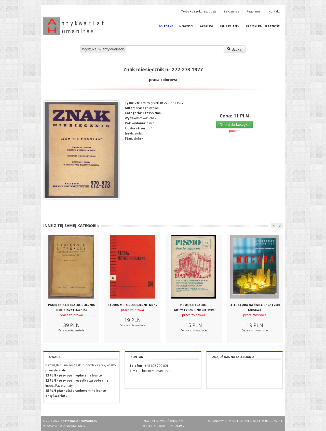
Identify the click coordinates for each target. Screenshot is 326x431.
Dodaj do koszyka (234, 124)
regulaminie (274, 421)
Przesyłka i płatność (263, 26)
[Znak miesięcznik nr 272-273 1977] (81, 149)
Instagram (177, 426)
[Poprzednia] (274, 225)
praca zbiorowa (147, 108)
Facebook (148, 426)
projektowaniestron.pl (71, 425)
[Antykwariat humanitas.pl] (74, 26)
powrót (234, 131)
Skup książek (229, 26)
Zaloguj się (231, 11)
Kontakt (274, 11)
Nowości (186, 26)
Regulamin (254, 11)
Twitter (162, 426)
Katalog (206, 26)
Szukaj (236, 49)
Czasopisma (152, 113)
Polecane (165, 26)
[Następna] (280, 225)
